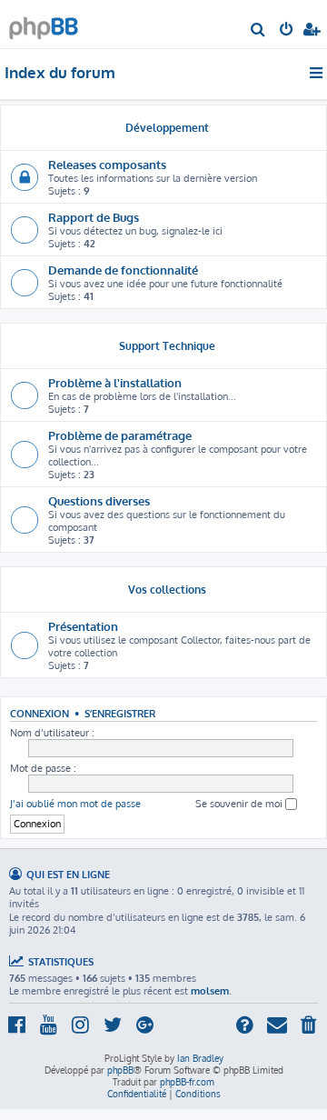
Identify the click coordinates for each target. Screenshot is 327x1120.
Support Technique (167, 346)
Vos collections (167, 589)
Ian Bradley (200, 1058)
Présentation (83, 626)
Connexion (39, 713)
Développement (167, 128)
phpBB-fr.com (187, 1081)
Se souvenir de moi (240, 803)
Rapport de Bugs (93, 217)
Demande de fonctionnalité (123, 269)
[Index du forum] (43, 23)
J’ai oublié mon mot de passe (75, 803)
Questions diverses (99, 500)
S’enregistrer (119, 713)
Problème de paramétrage (120, 435)
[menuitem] (258, 31)
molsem (210, 991)
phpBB (120, 1070)
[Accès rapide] (317, 72)
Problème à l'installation (115, 382)
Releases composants (107, 164)
